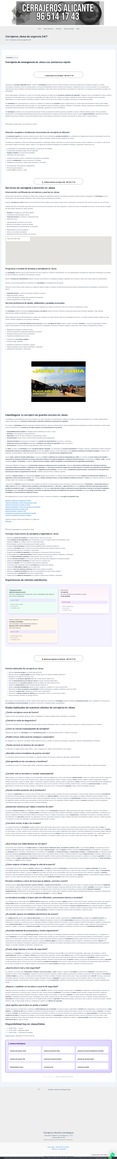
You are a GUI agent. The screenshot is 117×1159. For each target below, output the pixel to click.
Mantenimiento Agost (16, 1067)
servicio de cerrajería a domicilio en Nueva (18, 515)
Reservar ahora (9, 1036)
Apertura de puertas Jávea (18, 1051)
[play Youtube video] (58, 381)
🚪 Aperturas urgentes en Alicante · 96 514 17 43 (58, 659)
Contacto (58, 29)
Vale (110, 1157)
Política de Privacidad (62, 1147)
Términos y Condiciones (59, 1149)
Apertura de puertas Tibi (17, 1059)
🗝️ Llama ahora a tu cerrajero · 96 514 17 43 (58, 75)
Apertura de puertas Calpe (52, 1051)
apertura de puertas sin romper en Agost (17, 505)
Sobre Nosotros (48, 29)
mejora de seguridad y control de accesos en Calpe (21, 502)
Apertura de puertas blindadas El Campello (91, 1051)
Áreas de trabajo (69, 29)
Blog (77, 29)
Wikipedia (8, 521)
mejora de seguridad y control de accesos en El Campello (22, 507)
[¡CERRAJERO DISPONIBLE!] (112, 1155)
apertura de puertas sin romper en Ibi (16, 509)
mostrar (15, 57)
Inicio (39, 29)
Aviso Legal (51, 1147)
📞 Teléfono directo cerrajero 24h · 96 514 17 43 (58, 182)
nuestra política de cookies (101, 1157)
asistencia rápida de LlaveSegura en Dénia (18, 500)
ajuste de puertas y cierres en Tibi (15, 511)
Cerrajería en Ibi (48, 1067)
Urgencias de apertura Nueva (53, 1059)
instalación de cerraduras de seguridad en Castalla (20, 513)
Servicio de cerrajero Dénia (86, 1059)
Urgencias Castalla (83, 1067)
